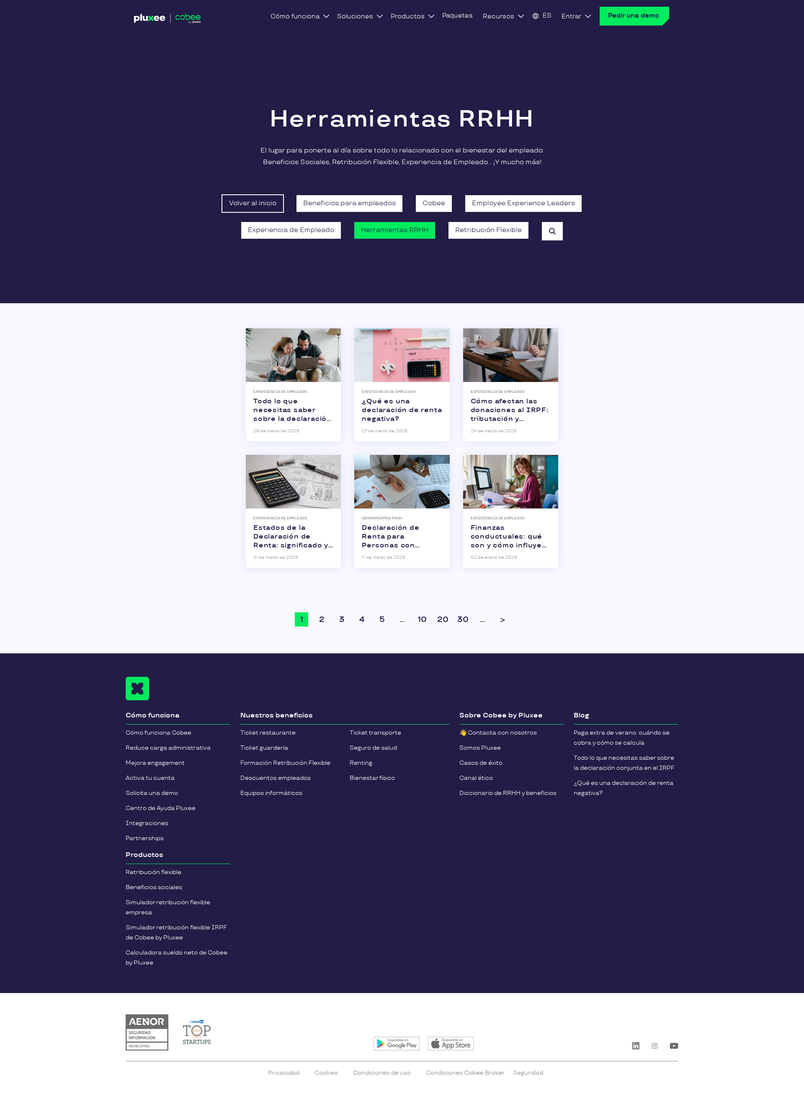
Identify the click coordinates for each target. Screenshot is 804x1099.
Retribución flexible (153, 872)
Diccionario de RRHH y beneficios (508, 793)
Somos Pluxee (480, 747)
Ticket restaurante (268, 732)
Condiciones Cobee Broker (465, 1072)
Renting (361, 762)
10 (422, 619)
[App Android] (397, 1044)
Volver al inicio (252, 203)
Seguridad (528, 1072)
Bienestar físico (372, 778)
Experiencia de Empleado (291, 230)
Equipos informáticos (271, 793)
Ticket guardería (264, 747)
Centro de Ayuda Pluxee (161, 808)
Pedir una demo (633, 16)
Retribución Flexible (488, 230)
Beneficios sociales (154, 887)
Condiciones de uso (382, 1072)
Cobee (434, 203)
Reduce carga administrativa (168, 747)
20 (442, 619)
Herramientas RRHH (394, 230)
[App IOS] (451, 1044)
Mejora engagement (155, 762)
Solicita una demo (152, 793)
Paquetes (457, 16)
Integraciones (147, 823)
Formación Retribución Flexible (285, 762)
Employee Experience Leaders (523, 203)
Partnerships (145, 838)
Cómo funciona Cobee (158, 732)
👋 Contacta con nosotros (498, 732)
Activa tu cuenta (150, 778)
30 (463, 619)
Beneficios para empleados (349, 203)
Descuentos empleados (275, 778)
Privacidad (283, 1072)
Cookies (326, 1072)
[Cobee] (167, 18)
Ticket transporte (375, 732)
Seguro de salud (373, 747)
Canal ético (476, 778)
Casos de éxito (480, 762)
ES (547, 16)
